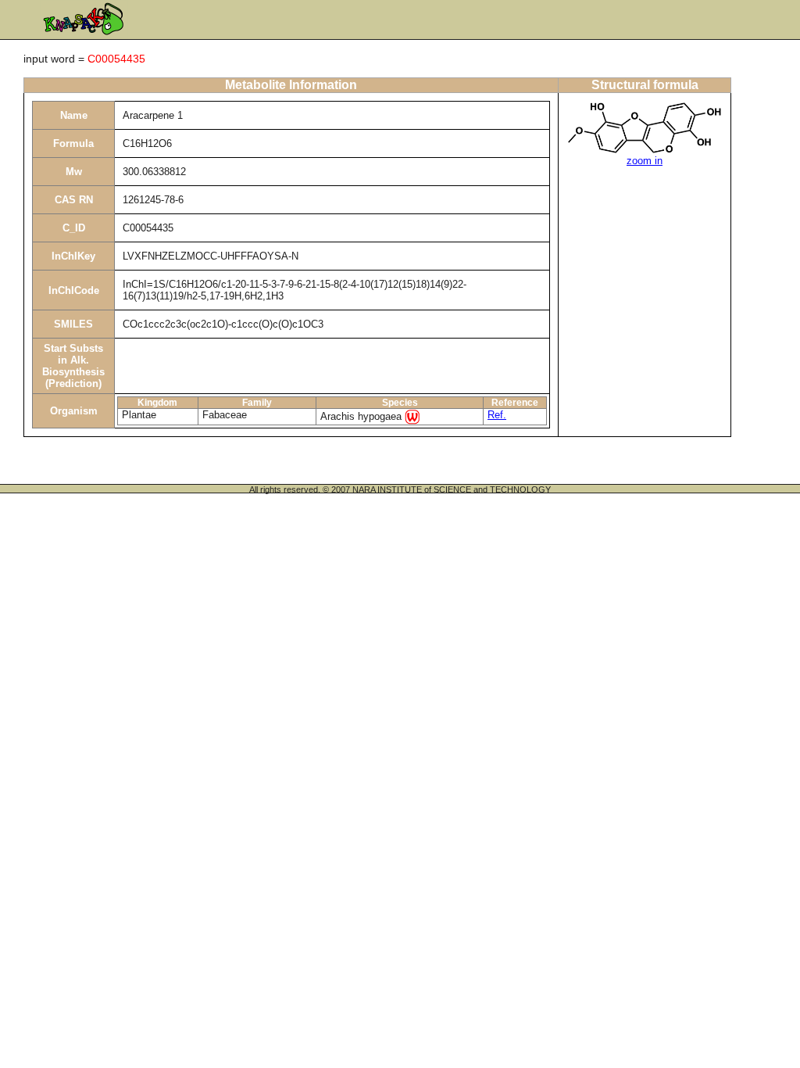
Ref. (497, 415)
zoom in (644, 161)
